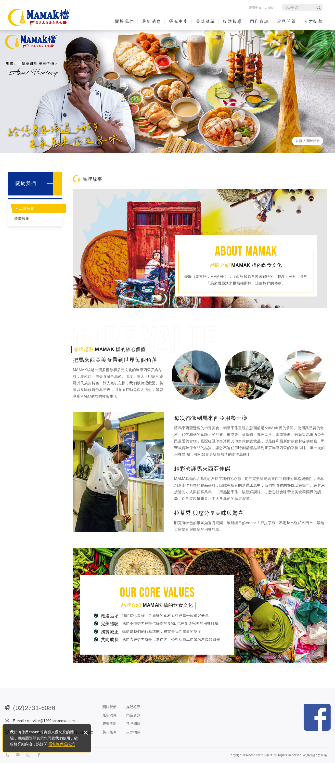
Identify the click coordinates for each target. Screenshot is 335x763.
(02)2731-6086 (34, 708)
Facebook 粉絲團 (317, 717)
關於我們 (124, 21)
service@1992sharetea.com (51, 721)
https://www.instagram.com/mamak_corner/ (30, 755)
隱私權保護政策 (62, 744)
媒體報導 (232, 21)
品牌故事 (26, 209)
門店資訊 (259, 21)
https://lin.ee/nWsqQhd (19, 755)
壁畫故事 (21, 218)
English (269, 7)
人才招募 (313, 21)
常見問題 (286, 21)
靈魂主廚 (178, 21)
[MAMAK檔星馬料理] (39, 17)
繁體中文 (255, 7)
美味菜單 (205, 21)
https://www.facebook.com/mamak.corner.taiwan (40, 755)
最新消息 (151, 21)
